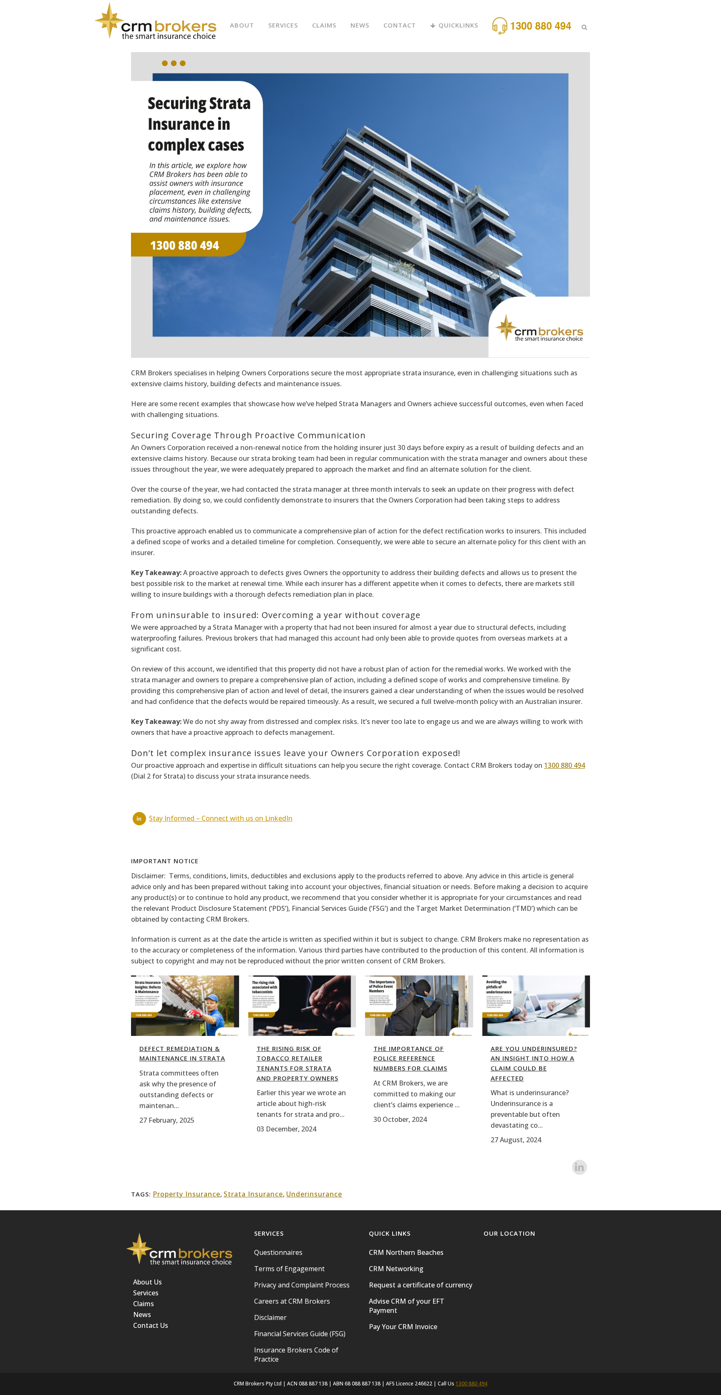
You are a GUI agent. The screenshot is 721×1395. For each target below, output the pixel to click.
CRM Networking (396, 1268)
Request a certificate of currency (420, 1284)
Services (146, 1292)
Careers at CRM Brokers (292, 1301)
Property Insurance (186, 1194)
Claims (143, 1303)
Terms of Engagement (289, 1268)
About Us (147, 1282)
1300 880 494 (564, 765)
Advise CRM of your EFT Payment (406, 1306)
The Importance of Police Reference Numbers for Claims (410, 1058)
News (142, 1314)
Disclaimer (270, 1317)
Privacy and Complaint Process (302, 1284)
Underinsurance (314, 1194)
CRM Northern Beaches (406, 1252)
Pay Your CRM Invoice (403, 1326)
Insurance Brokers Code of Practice (296, 1354)
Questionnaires (278, 1252)
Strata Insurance (253, 1194)
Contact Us (150, 1325)
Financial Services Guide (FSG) (299, 1333)
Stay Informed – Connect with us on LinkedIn (220, 818)
